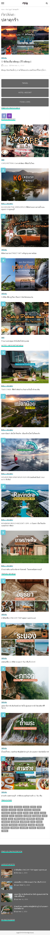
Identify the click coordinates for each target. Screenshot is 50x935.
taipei (36, 813)
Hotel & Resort (7, 204)
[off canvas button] (2, 3)
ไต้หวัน (5, 831)
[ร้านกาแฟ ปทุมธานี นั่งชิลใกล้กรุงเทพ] (25, 318)
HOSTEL (33, 807)
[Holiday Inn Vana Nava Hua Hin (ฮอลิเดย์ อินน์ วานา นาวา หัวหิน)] (25, 454)
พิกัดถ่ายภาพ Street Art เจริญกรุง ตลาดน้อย (18, 253)
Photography (6, 813)
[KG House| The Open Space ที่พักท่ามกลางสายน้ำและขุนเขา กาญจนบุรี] (25, 184)
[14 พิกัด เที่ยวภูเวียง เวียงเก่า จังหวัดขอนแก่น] (25, 274)
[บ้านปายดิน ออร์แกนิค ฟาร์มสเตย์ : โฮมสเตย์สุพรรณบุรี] (25, 547)
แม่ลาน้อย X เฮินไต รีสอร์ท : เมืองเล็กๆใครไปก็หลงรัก (20, 434)
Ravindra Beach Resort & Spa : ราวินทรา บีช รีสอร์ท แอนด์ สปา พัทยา (23, 525)
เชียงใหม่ (39, 825)
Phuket (13, 813)
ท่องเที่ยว (39, 819)
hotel (39, 807)
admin (6, 66)
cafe (11, 807)
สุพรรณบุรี (23, 825)
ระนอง (39, 822)
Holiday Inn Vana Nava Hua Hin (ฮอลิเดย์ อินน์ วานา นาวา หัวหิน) (23, 478)
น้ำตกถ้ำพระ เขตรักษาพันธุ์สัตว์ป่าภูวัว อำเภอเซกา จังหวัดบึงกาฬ (25, 752)
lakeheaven (12, 810)
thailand (5, 816)
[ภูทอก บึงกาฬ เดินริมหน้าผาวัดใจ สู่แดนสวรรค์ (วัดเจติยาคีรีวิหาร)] (25, 683)
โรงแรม (32, 828)
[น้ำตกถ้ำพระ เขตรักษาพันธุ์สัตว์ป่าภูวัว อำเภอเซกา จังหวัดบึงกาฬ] (25, 729)
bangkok (5, 807)
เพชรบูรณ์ (15, 828)
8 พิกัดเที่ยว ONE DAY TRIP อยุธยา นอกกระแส (18, 618)
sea (31, 813)
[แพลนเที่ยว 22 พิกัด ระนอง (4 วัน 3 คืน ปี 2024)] (25, 639)
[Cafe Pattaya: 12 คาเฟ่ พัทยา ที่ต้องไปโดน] (25, 141)
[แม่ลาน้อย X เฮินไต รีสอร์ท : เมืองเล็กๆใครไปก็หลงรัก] (25, 411)
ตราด (4, 819)
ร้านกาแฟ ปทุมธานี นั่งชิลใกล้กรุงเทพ (15, 341)
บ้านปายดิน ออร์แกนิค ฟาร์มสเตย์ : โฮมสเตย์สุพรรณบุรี (21, 570)
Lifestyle (20, 810)
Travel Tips (18, 816)
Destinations (18, 807)
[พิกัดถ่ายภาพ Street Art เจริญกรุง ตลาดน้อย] (25, 230)
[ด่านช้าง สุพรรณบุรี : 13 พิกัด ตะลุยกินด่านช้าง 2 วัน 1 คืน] (25, 773)
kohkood (5, 810)
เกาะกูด (31, 825)
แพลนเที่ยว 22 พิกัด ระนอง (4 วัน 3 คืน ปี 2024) (18, 662)
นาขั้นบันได (24, 822)
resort (19, 813)
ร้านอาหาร (13, 825)
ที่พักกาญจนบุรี (19, 819)
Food (2, 160)
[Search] (47, 3)
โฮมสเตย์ (41, 828)
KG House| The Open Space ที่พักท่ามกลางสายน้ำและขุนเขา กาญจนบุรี (23, 208)
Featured (26, 807)
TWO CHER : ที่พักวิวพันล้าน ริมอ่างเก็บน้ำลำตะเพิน (20, 390)
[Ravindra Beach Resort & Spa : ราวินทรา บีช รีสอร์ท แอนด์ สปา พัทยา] (25, 500)
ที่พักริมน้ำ (30, 819)
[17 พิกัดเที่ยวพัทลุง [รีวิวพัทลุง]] (25, 40)
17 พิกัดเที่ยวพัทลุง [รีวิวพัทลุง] (16, 62)
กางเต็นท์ (27, 816)
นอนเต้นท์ (15, 822)
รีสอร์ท (5, 825)
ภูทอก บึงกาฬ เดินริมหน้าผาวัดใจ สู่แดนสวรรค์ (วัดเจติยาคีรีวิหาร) (23, 707)
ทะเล (10, 819)
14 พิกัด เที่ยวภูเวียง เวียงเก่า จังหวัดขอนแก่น (17, 297)
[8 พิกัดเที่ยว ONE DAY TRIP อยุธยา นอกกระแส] (25, 595)
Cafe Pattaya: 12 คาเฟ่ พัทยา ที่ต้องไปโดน (17, 163)
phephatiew (36, 810)
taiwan (43, 813)
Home (2, 9)
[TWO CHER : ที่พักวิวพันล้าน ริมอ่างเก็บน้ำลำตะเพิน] (25, 367)
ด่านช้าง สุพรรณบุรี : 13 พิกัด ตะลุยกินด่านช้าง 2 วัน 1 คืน (21, 796)
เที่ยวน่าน (5, 828)
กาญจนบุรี (36, 816)
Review (25, 813)
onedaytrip (27, 810)
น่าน (32, 822)
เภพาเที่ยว (24, 828)
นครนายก (6, 822)
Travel (4, 58)
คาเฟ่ (44, 816)
